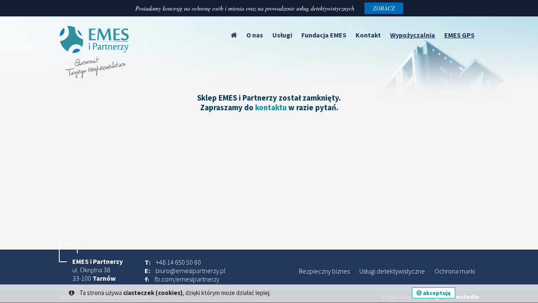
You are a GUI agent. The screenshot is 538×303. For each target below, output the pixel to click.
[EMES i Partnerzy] (94, 76)
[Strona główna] (234, 34)
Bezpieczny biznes (324, 271)
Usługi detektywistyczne (392, 271)
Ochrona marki (455, 271)
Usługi (282, 35)
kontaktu (271, 107)
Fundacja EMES (323, 35)
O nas (254, 35)
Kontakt (368, 35)
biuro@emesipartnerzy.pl (191, 270)
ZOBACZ (384, 8)
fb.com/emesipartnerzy (187, 279)
